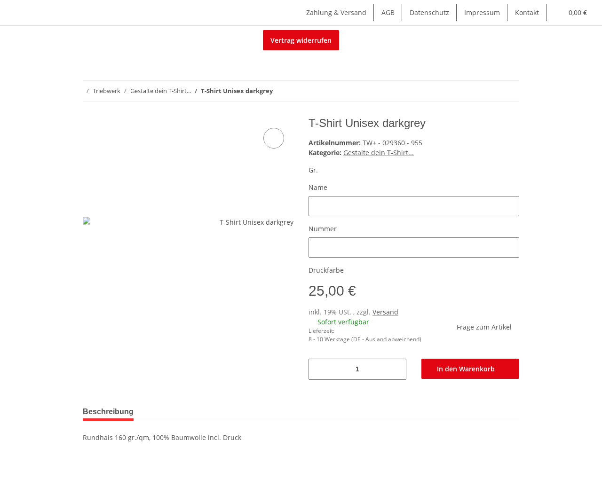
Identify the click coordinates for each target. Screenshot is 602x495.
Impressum (482, 12)
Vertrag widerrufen (301, 40)
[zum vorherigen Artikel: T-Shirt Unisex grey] (489, 91)
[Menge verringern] (319, 369)
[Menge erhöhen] (396, 369)
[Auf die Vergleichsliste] (273, 138)
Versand (385, 311)
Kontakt (527, 12)
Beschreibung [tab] (108, 412)
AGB (388, 12)
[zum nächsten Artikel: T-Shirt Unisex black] (509, 91)
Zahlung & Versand (336, 12)
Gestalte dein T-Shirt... (378, 152)
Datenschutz (429, 12)
